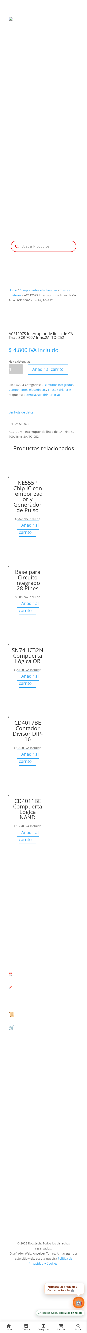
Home (13, 290)
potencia (30, 395)
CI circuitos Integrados (57, 385)
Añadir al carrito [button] (29, 528)
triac (57, 395)
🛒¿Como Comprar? (30, 1027)
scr (39, 395)
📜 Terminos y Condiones (36, 1014)
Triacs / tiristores (60, 390)
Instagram (44, 1203)
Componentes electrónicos (38, 290)
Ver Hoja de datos (21, 412)
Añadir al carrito (48, 369)
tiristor (48, 395)
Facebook (43, 1115)
